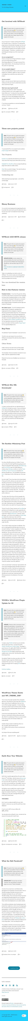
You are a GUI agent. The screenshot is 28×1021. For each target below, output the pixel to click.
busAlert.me (5, 158)
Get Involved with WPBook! (13, 21)
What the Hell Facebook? (12, 861)
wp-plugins (8, 111)
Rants (24, 580)
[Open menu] (25, 6)
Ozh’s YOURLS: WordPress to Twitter (17, 319)
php (4, 368)
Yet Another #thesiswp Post (13, 444)
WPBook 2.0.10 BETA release (14, 237)
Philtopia (17, 918)
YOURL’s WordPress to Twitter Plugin (10, 646)
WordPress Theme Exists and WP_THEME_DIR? (12, 694)
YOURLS (11, 643)
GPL (22, 470)
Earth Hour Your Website (12, 756)
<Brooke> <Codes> (7, 4)
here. (3, 474)
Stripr (3, 169)
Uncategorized (6, 187)
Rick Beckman (13, 513)
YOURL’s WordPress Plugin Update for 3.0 (13, 601)
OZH (19, 663)
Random (24, 216)
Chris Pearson (7, 467)
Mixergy (11, 469)
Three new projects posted (13, 129)
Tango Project (22, 323)
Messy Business (8, 204)
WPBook (23, 41)
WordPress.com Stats (7, 651)
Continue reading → (6, 669)
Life (4, 111)
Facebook (5, 954)
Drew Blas (21, 508)
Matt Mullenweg (22, 465)
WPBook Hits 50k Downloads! (9, 386)
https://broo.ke (5, 992)
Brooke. (12, 1003)
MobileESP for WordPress (8, 164)
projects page (5, 150)
